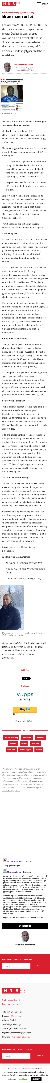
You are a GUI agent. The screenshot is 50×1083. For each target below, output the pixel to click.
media (13, 744)
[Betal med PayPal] (25, 710)
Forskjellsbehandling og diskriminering (18, 13)
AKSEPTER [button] (36, 1079)
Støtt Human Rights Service (13, 1000)
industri (41, 738)
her (27, 654)
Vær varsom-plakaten (20, 1037)
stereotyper (26, 750)
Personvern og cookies (11, 1004)
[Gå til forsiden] (13, 991)
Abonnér (40, 966)
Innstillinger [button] (23, 1079)
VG (44, 138)
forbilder (27, 738)
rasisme (11, 750)
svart (39, 750)
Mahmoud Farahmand (23, 65)
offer (25, 744)
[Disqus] (25, 825)
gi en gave (37, 646)
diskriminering (12, 738)
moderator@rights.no (11, 791)
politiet (36, 744)
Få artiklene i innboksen (17, 960)
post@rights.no (14, 1016)
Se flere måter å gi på (24, 721)
